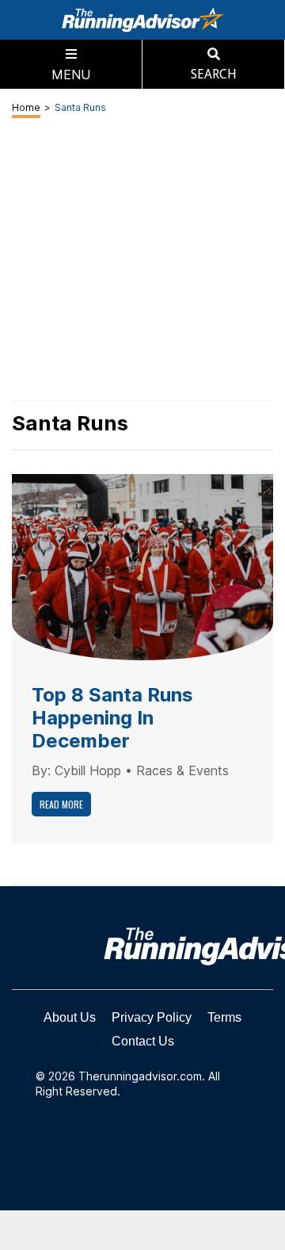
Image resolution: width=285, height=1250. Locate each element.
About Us (70, 1017)
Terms (224, 1017)
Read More (61, 804)
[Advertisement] (142, 1230)
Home (26, 107)
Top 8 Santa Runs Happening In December (112, 717)
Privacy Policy (152, 1017)
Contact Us (143, 1041)
